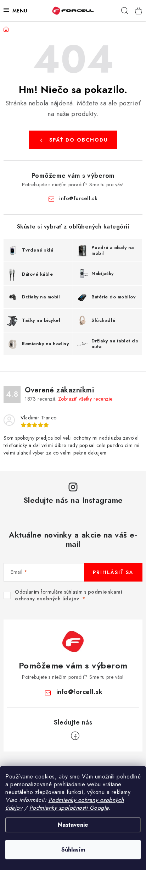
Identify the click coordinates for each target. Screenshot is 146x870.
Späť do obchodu (78, 139)
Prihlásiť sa (113, 572)
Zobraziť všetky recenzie (85, 398)
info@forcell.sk (78, 198)
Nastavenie (73, 825)
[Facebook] (75, 736)
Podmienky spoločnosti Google (68, 808)
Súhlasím (73, 850)
